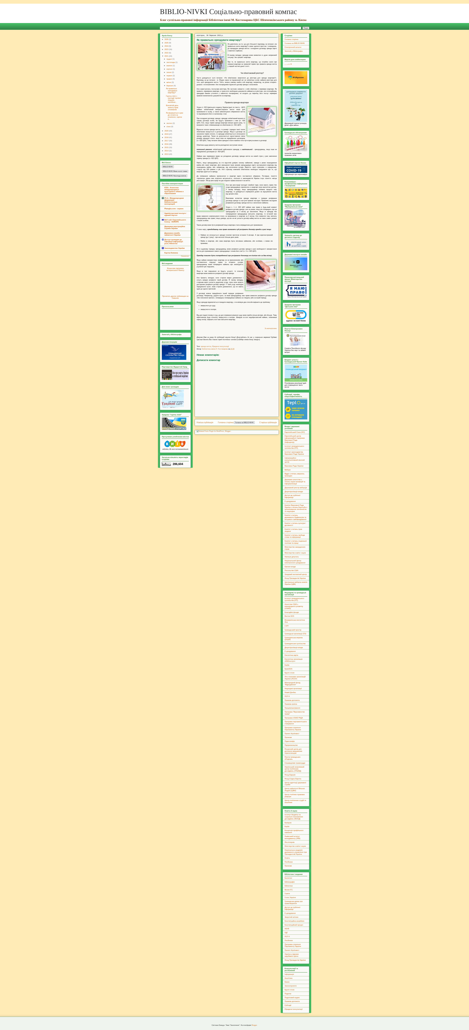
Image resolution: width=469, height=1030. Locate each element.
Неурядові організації (293, 688)
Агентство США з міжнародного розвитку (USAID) (294, 606)
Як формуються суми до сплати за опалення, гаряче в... (174, 116)
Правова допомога (292, 700)
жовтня (169, 66)
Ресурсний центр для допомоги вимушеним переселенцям (293, 751)
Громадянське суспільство (295, 643)
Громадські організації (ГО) (295, 634)
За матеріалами (271, 328)
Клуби (287, 665)
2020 (167, 131)
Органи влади (290, 567)
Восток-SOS (289, 616)
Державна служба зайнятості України (172, 234)
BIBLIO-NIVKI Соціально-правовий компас (228, 11)
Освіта (287, 858)
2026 (167, 39)
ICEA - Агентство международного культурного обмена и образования (174, 190)
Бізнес (287, 982)
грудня (169, 59)
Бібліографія (290, 882)
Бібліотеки (289, 886)
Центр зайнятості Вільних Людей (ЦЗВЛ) (295, 789)
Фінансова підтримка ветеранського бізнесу (175, 269)
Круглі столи (289, 673)
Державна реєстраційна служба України (174, 227)
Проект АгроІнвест (292, 733)
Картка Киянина (171, 253)
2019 (167, 134)
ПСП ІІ (287, 696)
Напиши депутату (292, 557)
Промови (288, 737)
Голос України (290, 897)
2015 (167, 147)
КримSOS (288, 669)
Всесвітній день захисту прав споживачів (172, 107)
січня (168, 126)
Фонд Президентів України (295, 578)
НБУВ (287, 929)
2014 (167, 151)
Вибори (288, 470)
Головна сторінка (226, 422)
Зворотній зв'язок (291, 917)
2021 (167, 56)
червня (169, 76)
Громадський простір (293, 630)
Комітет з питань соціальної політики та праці (296, 542)
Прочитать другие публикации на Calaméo (175, 297)
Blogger (254, 1025)
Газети (287, 893)
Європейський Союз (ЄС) (295, 432)
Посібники (289, 862)
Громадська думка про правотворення (294, 902)
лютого (169, 123)
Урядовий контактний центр (296, 574)
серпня (169, 69)
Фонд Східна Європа (293, 779)
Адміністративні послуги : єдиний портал (175, 214)
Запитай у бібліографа (294, 51)
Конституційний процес (294, 925)
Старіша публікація (268, 422)
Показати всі (185, 256)
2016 (167, 144)
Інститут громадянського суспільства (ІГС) (294, 447)
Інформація (289, 974)
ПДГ (286, 933)
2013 (167, 154)
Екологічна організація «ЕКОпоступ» (294, 660)
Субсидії (288, 1005)
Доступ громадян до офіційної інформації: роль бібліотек (173, 241)
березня (170, 86)
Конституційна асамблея (294, 921)
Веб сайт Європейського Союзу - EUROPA (175, 221)
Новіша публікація (205, 422)
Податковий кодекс (292, 997)
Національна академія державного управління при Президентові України (296, 852)
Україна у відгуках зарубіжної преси (292, 955)
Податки (288, 994)
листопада (170, 62)
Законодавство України (174, 248)
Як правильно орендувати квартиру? (171, 91)
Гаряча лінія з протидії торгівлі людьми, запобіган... (173, 99)
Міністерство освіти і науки (295, 553)
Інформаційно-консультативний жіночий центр (295, 460)
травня (169, 79)
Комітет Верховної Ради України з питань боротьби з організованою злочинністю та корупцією (296, 508)
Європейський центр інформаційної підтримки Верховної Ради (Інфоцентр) (295, 439)
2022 (167, 53)
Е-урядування (290, 501)
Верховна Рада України (294, 466)
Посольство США (291, 570)
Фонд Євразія (290, 775)
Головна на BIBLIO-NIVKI (295, 43)
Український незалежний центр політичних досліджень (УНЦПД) (294, 769)
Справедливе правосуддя (295, 763)
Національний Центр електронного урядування (295, 562)
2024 (167, 46)
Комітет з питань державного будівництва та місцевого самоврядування (295, 517)
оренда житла (206, 346)
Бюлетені (288, 878)
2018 (167, 137)
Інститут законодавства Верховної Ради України (294, 453)
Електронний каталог (293, 47)
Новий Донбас (290, 692)
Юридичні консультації (220, 346)
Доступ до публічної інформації (292, 496)
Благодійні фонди (292, 612)
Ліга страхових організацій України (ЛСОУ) (295, 678)
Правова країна (291, 704)
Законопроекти (291, 986)
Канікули (288, 823)
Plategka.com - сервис (173, 209)
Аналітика (288, 978)
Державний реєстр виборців (296, 488)
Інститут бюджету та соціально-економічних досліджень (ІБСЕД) (294, 817)
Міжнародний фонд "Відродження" (292, 684)
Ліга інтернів (289, 842)
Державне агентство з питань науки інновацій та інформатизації (295, 482)
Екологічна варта (291, 655)
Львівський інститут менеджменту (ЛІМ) (292, 837)
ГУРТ (287, 626)
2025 (167, 43)
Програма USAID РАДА (294, 718)
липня (169, 72)
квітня (169, 82)
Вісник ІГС (289, 890)
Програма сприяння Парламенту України (293, 729)
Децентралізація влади (294, 491)
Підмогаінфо (290, 741)
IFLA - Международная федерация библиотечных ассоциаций (174, 201)
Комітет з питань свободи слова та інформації (295, 536)
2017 (167, 141)
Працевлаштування (292, 708)
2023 (167, 49)
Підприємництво (291, 745)
